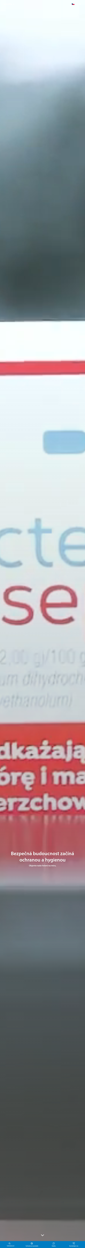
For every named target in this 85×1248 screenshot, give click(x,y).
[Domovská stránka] (9, 4)
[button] (80, 4)
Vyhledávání (9, 1245)
